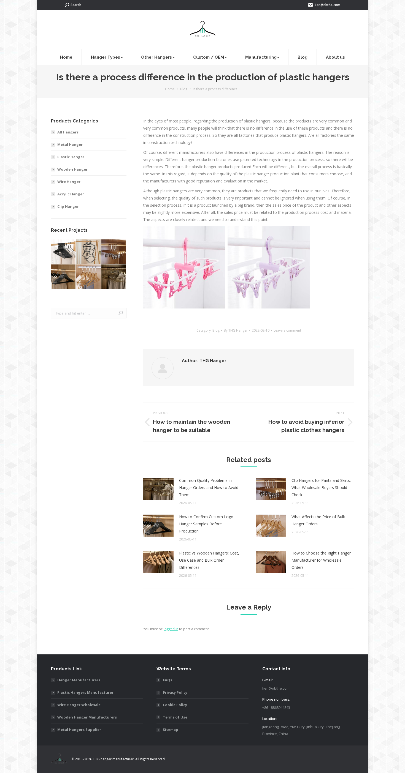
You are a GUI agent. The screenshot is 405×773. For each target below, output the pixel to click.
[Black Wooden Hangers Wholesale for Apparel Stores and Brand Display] (63, 276)
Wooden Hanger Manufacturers (87, 717)
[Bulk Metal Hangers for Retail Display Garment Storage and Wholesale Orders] (63, 251)
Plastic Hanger (70, 156)
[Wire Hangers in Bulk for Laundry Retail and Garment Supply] (113, 276)
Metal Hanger (70, 144)
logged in (171, 629)
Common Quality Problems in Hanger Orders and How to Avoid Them (208, 487)
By (236, 330)
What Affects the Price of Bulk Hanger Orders (318, 520)
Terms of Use (175, 717)
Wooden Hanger (72, 169)
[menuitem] (66, 57)
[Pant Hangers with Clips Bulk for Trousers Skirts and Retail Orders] (113, 251)
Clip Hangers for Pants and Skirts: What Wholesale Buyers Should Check (321, 487)
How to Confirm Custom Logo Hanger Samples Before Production (206, 524)
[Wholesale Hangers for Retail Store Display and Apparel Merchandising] (88, 276)
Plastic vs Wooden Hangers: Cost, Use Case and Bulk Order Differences (209, 560)
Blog (216, 330)
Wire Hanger (68, 181)
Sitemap (170, 729)
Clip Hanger (68, 206)
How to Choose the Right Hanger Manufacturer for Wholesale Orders (321, 560)
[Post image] (158, 489)
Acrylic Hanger (70, 194)
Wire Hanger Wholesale (79, 704)
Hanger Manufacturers (78, 680)
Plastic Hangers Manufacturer (85, 692)
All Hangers (68, 132)
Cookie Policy (175, 704)
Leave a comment (287, 330)
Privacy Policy (175, 692)
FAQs (167, 680)
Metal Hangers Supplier (79, 729)
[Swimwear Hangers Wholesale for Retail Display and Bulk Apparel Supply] (88, 251)
